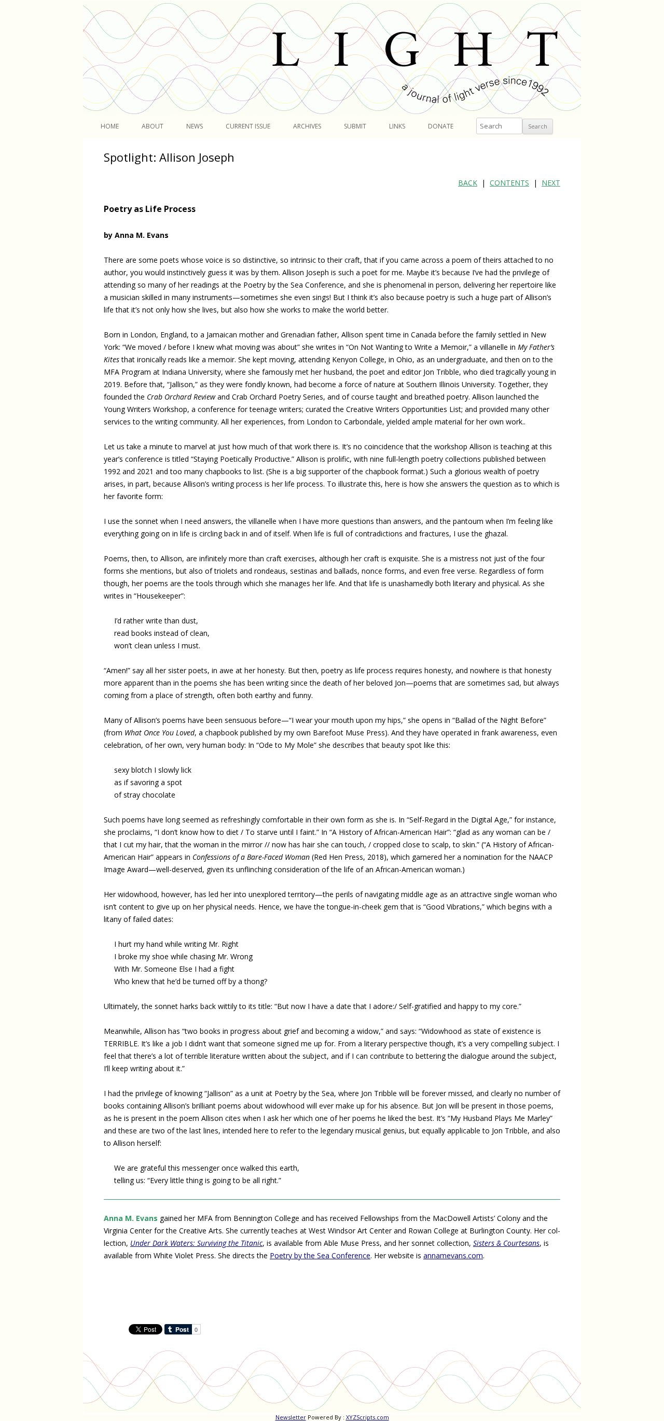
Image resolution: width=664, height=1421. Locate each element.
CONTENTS (509, 183)
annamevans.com (453, 1255)
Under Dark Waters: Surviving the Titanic (196, 1243)
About (152, 126)
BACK (467, 183)
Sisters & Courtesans (506, 1243)
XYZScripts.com (367, 1417)
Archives (307, 126)
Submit (355, 126)
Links (397, 126)
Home (110, 126)
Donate (440, 126)
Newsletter (290, 1417)
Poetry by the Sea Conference (320, 1255)
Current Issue (248, 126)
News (194, 126)
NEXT (551, 183)
